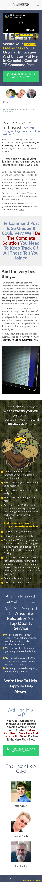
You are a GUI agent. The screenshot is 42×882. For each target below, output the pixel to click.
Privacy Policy (30, 880)
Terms (23, 880)
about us (38, 880)
